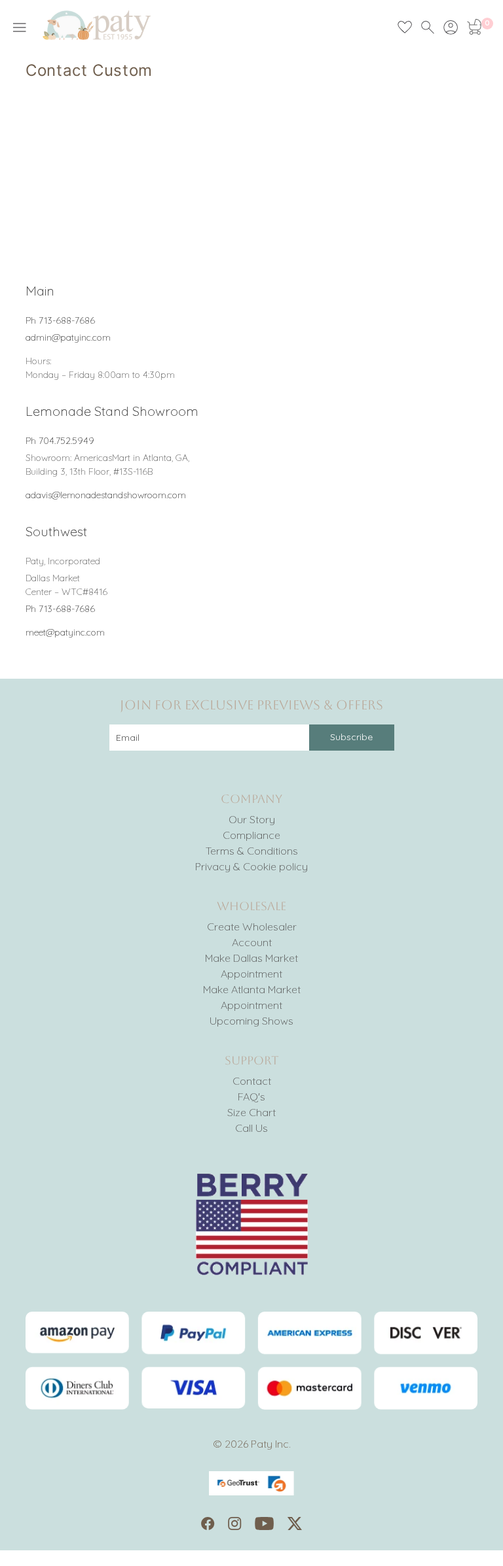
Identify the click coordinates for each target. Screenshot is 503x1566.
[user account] (450, 27)
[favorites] (405, 27)
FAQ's (251, 1096)
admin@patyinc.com (68, 337)
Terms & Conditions (252, 850)
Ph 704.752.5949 (60, 441)
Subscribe (351, 737)
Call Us (251, 1127)
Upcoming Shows (251, 1020)
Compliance (251, 835)
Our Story (252, 819)
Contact (252, 1080)
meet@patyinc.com (65, 632)
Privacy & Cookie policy (251, 866)
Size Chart (251, 1112)
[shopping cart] (473, 27)
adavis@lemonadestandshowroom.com (106, 495)
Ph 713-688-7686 (60, 320)
